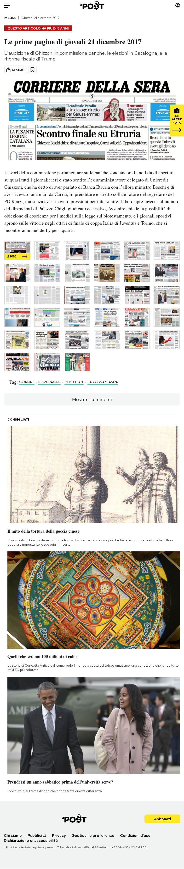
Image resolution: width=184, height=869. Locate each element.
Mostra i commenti (92, 399)
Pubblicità (37, 835)
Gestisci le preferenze (93, 835)
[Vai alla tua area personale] (177, 5)
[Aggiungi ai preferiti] (32, 70)
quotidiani (74, 382)
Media (10, 18)
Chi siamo (13, 835)
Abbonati (162, 818)
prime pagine (49, 382)
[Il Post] (91, 5)
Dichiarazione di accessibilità (31, 840)
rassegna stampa (102, 382)
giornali (26, 382)
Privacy (59, 835)
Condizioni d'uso (135, 835)
